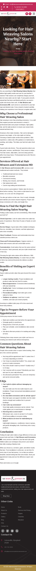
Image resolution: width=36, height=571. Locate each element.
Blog (2, 520)
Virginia (20, 513)
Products (4, 513)
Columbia (21, 516)
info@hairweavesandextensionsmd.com (21, 4)
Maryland (21, 520)
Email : (7, 4)
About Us (4, 510)
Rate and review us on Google (9, 463)
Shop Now (6, 496)
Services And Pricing (24, 510)
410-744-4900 (23, 7)
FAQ (2, 523)
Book (19, 507)
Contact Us (4, 526)
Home (18, 49)
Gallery (3, 516)
